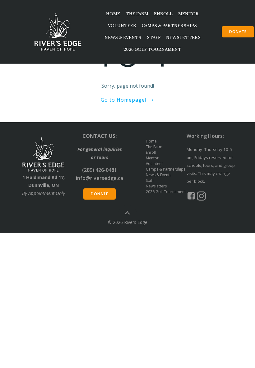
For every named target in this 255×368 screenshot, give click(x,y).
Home (113, 14)
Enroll (163, 14)
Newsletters (183, 37)
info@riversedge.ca (99, 178)
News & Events (122, 37)
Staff (153, 37)
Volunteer (122, 25)
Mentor (188, 14)
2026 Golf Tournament (152, 49)
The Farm (137, 14)
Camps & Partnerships (169, 25)
